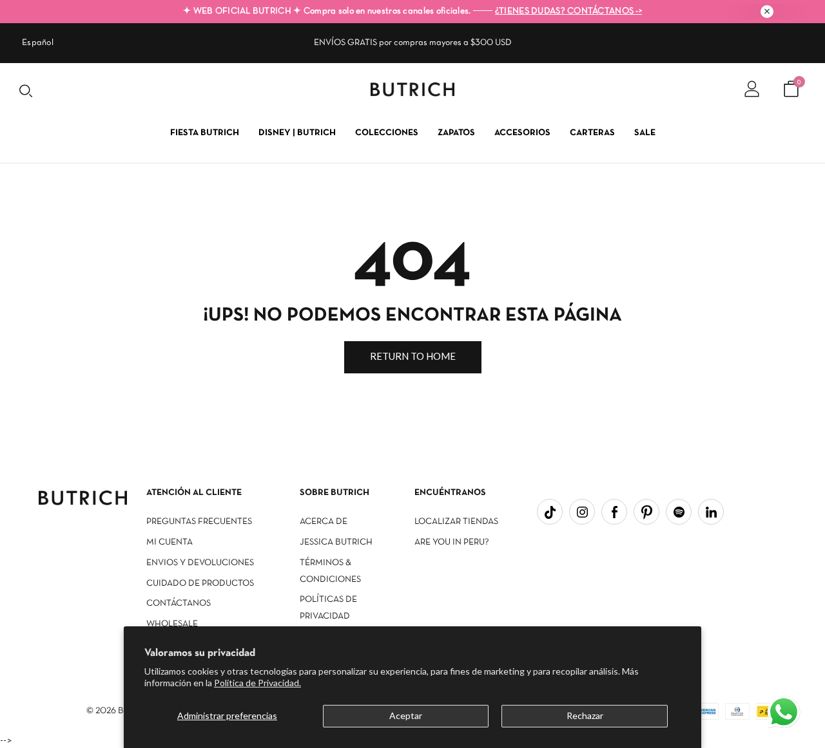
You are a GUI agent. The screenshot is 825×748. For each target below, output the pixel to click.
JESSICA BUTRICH (336, 542)
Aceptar (405, 715)
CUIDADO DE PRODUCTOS (200, 583)
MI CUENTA (169, 542)
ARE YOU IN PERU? (451, 542)
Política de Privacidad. (257, 682)
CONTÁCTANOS (178, 603)
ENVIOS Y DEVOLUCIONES (200, 563)
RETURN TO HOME (413, 356)
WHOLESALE (172, 624)
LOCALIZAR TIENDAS (456, 522)
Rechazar (585, 715)
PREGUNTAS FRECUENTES (199, 522)
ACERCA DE (323, 522)
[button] (785, 713)
